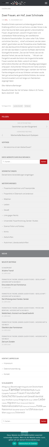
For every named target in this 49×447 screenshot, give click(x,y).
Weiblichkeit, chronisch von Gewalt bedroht (18, 313)
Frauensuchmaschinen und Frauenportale (19, 188)
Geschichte (9, 396)
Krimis (6, 232)
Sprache (22, 410)
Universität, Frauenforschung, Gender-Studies (21, 221)
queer (44, 406)
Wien (4, 412)
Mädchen (7, 199)
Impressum (8, 363)
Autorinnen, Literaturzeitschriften (16, 243)
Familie (14, 390)
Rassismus (7, 409)
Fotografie (5, 393)
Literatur (4, 403)
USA (31, 409)
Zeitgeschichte (11, 413)
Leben (35, 399)
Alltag (4, 387)
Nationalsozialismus (12, 406)
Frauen (21, 393)
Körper (30, 400)
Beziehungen (16, 387)
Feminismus (27, 390)
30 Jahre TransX (8, 271)
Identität (39, 396)
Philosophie (32, 406)
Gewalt (6, 210)
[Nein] (46, 439)
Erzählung (6, 9)
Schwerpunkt (7, 268)
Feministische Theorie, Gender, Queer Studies (18, 279)
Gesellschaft (40, 279)
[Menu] (46, 3)
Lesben (6, 204)
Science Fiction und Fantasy (14, 226)
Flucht (37, 390)
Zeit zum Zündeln (8, 342)
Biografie (25, 387)
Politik (39, 406)
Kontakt (7, 374)
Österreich (20, 412)
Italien (3, 400)
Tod (26, 410)
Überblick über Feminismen (12, 327)
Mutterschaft (24, 403)
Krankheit (15, 400)
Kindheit (9, 400)
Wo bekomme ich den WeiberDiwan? (17, 147)
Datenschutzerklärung (12, 369)
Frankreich (13, 393)
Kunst (26, 400)
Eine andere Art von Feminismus (14, 285)
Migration (11, 403)
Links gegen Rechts (11, 215)
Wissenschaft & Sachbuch (11, 282)
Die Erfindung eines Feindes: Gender (15, 299)
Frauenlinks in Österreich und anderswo (18, 194)
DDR (30, 387)
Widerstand (38, 409)
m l (6, 20)
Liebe (41, 399)
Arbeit (8, 387)
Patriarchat (26, 406)
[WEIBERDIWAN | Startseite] (19, 3)
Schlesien (27, 106)
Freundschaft (32, 393)
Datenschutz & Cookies (28, 443)
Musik (18, 403)
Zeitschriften (8, 237)
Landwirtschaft (18, 106)
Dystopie (5, 390)
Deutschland (37, 387)
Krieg (21, 399)
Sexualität (15, 410)
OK (14, 443)
